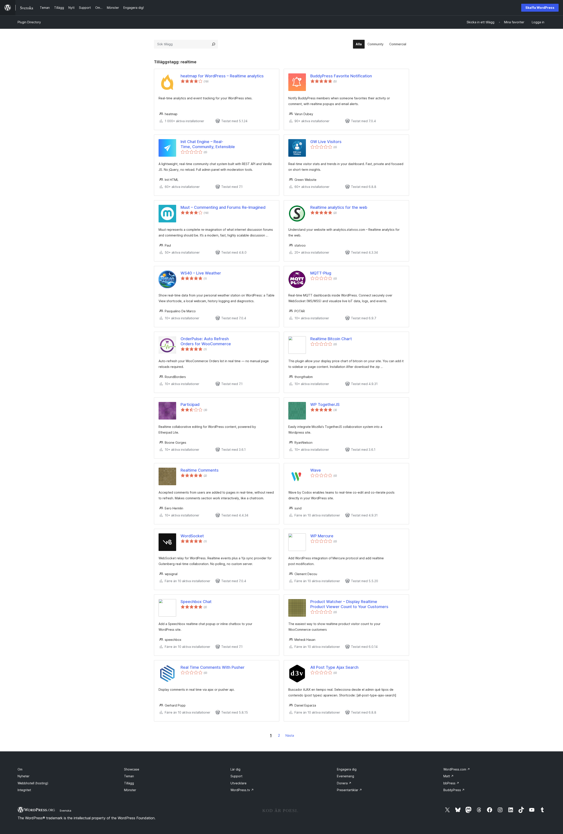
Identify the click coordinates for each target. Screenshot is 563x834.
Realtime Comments (200, 470)
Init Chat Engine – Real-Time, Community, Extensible (208, 144)
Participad (190, 404)
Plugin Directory (29, 22)
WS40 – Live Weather (201, 273)
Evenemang (345, 776)
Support (236, 776)
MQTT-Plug (320, 273)
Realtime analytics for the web (338, 207)
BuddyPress (454, 790)
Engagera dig (346, 769)
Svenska (65, 810)
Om (20, 769)
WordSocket (192, 536)
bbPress (451, 783)
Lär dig (235, 769)
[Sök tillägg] (213, 44)
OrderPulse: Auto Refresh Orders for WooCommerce (206, 341)
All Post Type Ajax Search (334, 667)
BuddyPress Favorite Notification (341, 76)
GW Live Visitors (326, 141)
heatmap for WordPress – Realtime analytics (222, 76)
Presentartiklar (349, 790)
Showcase (131, 769)
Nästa (289, 735)
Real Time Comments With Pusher (213, 667)
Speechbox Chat (196, 601)
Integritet (24, 790)
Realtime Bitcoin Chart (331, 338)
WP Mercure (321, 536)
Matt (448, 776)
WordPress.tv (242, 790)
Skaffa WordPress (539, 7)
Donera (344, 783)
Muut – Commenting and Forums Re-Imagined (223, 207)
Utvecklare (238, 783)
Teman (129, 776)
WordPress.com (456, 769)
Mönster (130, 790)
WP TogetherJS (325, 404)
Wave (315, 470)
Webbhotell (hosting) (33, 783)
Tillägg (129, 783)
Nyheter (23, 776)
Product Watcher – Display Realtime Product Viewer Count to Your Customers (349, 604)
